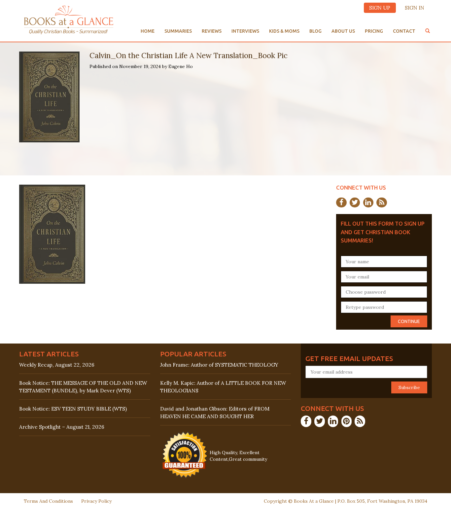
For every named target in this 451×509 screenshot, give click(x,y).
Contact (404, 31)
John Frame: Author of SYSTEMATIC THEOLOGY (219, 365)
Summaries (178, 31)
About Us (343, 31)
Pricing (374, 31)
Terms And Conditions (48, 501)
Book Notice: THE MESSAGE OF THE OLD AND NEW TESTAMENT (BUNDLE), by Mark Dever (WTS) (83, 387)
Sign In (414, 8)
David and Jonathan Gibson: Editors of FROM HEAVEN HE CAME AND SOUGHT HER (214, 412)
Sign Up (379, 8)
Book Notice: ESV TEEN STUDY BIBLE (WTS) (73, 409)
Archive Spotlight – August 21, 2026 (61, 427)
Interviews (245, 31)
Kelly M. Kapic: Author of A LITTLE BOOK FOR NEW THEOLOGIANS (223, 387)
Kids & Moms (284, 31)
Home (148, 31)
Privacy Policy (96, 501)
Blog (315, 31)
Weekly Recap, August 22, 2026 (56, 365)
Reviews (212, 31)
